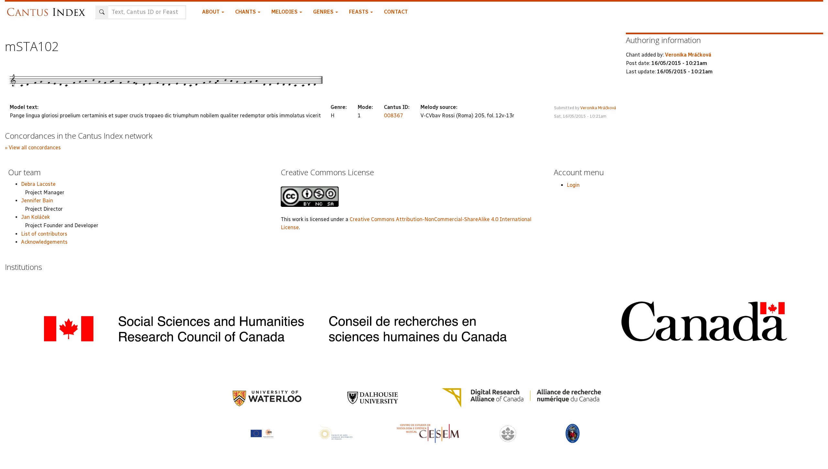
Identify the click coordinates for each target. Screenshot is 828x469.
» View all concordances (33, 147)
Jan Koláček (35, 217)
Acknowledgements (44, 242)
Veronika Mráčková (598, 107)
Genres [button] (324, 12)
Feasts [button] (359, 12)
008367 (393, 115)
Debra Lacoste (38, 184)
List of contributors (44, 234)
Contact (396, 12)
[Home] (48, 9)
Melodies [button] (285, 12)
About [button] (211, 12)
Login (573, 185)
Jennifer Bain (37, 200)
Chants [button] (246, 12)
